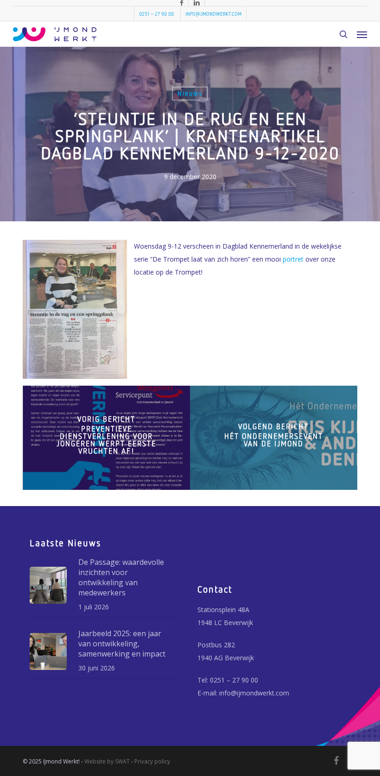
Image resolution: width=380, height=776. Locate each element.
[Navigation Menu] (362, 34)
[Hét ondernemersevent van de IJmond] (273, 438)
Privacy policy (152, 761)
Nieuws (190, 93)
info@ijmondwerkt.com (254, 692)
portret (293, 259)
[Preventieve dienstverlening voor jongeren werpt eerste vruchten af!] (106, 438)
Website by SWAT (107, 761)
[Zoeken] (343, 34)
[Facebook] (336, 760)
